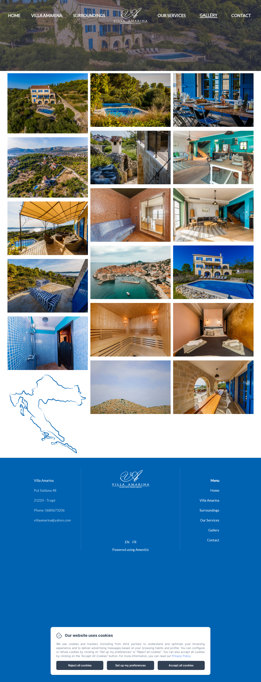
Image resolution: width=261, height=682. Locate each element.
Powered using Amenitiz (130, 550)
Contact (241, 15)
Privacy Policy (181, 656)
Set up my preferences (130, 665)
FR (134, 542)
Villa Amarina (46, 15)
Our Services (172, 15)
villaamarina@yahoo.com (52, 520)
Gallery (208, 15)
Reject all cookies (80, 665)
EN (127, 542)
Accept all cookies (181, 665)
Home (14, 15)
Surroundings (89, 15)
